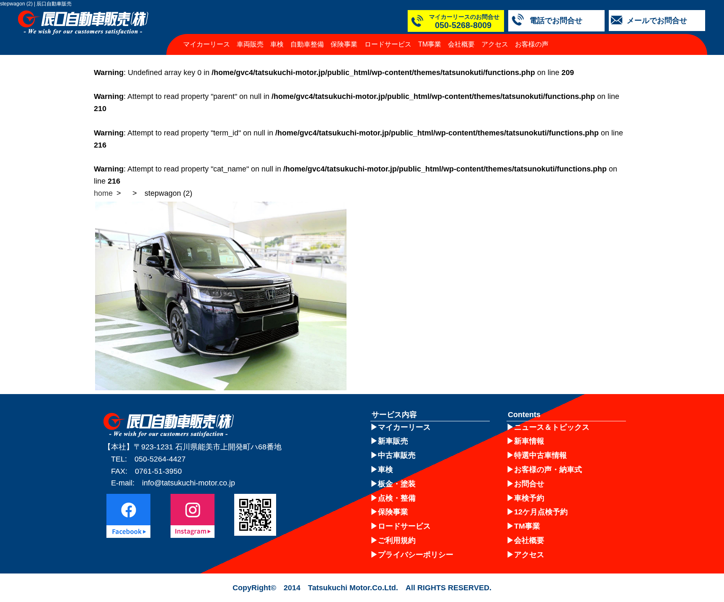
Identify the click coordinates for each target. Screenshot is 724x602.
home (103, 193)
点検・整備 (397, 498)
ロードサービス (388, 44)
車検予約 (529, 498)
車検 (277, 44)
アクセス (494, 44)
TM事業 (429, 44)
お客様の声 (531, 44)
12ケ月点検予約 (541, 512)
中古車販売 (397, 455)
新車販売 (393, 441)
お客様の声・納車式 (548, 469)
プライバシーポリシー (415, 554)
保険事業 (344, 44)
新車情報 (529, 441)
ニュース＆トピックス (552, 427)
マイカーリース (206, 44)
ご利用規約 (397, 540)
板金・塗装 (397, 484)
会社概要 (461, 44)
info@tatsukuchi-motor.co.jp (188, 483)
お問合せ (529, 484)
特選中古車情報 (540, 455)
